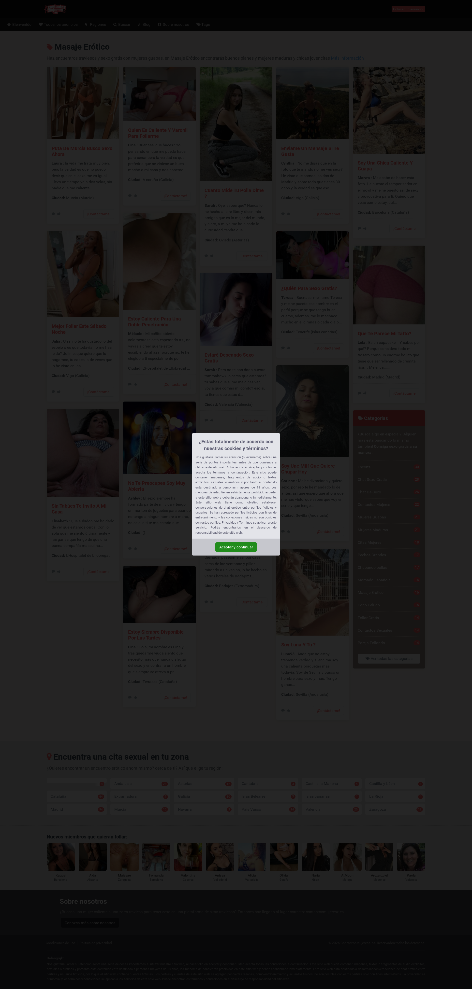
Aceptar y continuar (236, 547)
